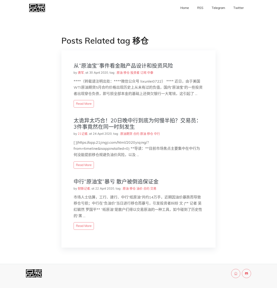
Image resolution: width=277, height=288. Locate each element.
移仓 (126, 72)
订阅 (143, 72)
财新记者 (84, 188)
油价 (139, 188)
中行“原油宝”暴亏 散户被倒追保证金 (116, 181)
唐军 (81, 72)
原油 (120, 72)
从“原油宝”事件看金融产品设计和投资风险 (123, 65)
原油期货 (126, 134)
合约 (136, 134)
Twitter (238, 8)
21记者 (83, 134)
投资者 (135, 72)
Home (184, 8)
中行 (157, 134)
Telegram (218, 8)
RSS (200, 8)
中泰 (150, 72)
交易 (153, 188)
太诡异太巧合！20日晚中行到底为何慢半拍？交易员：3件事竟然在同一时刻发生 (137, 123)
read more (84, 104)
